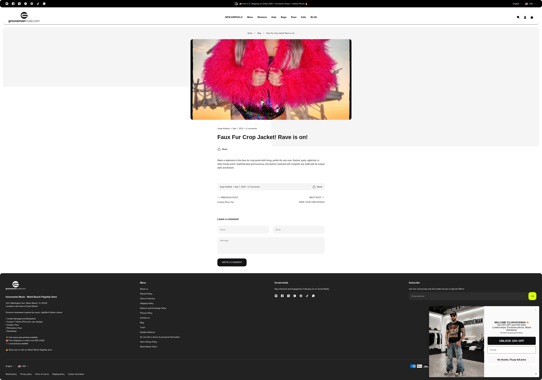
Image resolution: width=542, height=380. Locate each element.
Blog (259, 33)
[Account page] (525, 17)
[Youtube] (25, 4)
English (9, 366)
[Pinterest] (32, 4)
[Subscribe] (532, 296)
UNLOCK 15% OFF (511, 340)
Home (250, 33)
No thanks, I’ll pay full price (511, 359)
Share (224, 149)
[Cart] (531, 17)
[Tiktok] (38, 4)
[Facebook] (13, 4)
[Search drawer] (518, 17)
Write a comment (232, 262)
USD (24, 366)
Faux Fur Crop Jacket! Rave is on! (280, 33)
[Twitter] (19, 4)
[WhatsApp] (44, 4)
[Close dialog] (535, 309)
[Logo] (24, 17)
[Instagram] (7, 4)
